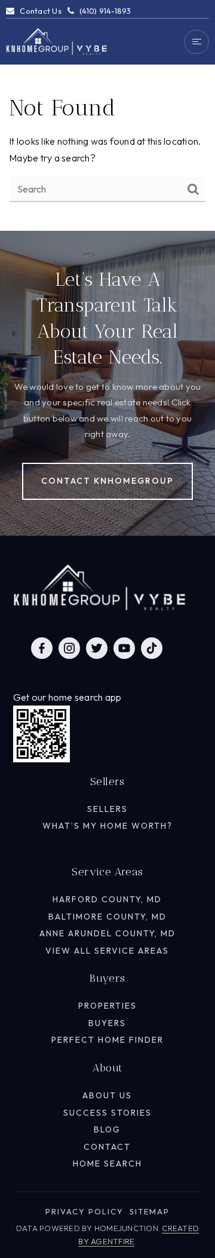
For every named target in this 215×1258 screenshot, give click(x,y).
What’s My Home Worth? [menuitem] (107, 825)
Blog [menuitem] (107, 1129)
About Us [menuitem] (107, 1095)
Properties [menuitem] (107, 1005)
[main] (107, 115)
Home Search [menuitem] (107, 1163)
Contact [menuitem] (107, 1146)
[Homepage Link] (57, 41)
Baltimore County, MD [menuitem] (107, 916)
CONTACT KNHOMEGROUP (107, 480)
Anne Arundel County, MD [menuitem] (107, 933)
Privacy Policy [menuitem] (84, 1211)
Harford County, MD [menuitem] (107, 899)
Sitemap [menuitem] (150, 1211)
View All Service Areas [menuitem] (107, 950)
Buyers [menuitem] (107, 1023)
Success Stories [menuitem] (107, 1112)
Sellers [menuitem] (107, 809)
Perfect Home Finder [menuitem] (107, 1039)
